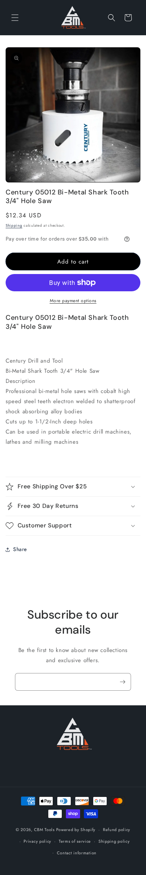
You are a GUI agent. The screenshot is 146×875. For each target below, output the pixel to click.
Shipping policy (114, 841)
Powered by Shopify (76, 830)
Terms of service (75, 841)
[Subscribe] (122, 682)
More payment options (73, 300)
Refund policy (116, 830)
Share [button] (20, 549)
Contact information (77, 853)
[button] (15, 17)
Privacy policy (37, 841)
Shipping (14, 225)
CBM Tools (44, 830)
